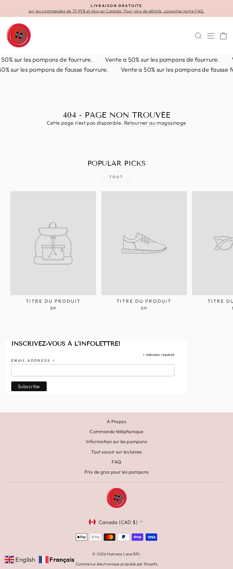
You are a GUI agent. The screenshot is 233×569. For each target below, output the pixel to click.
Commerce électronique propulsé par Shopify (116, 563)
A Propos (116, 421)
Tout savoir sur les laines (116, 452)
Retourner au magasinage (155, 122)
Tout (116, 176)
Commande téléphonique (116, 431)
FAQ (116, 462)
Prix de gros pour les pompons (116, 472)
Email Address (33, 361)
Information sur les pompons (116, 441)
